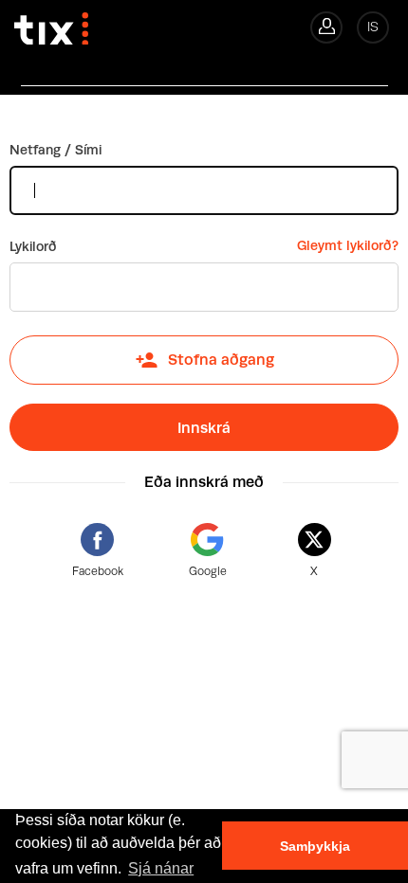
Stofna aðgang (221, 360)
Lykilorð (33, 246)
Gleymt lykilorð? (348, 245)
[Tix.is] (44, 22)
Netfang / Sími (55, 149)
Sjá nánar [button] (161, 868)
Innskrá (204, 428)
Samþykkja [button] (315, 846)
